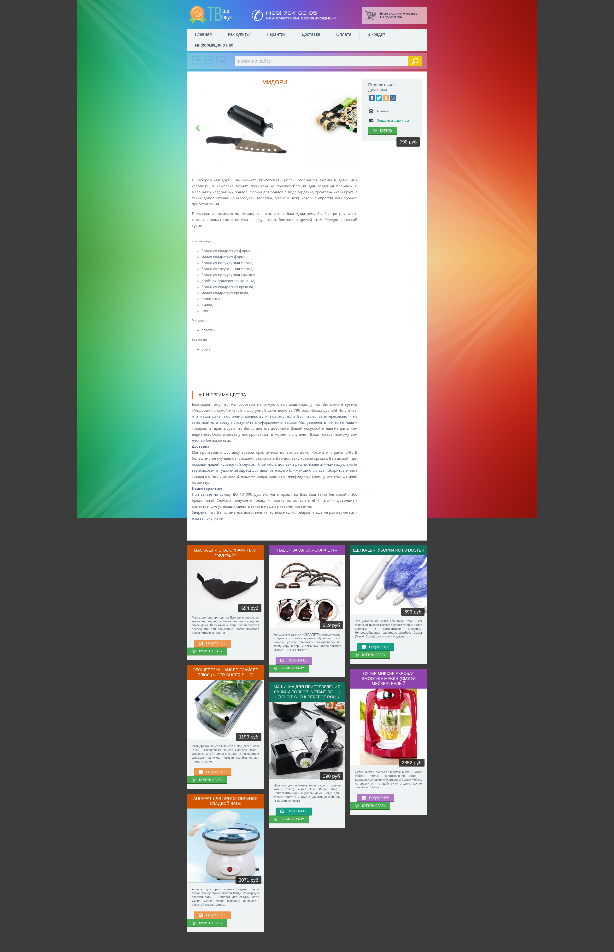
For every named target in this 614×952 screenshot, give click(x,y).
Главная (203, 34)
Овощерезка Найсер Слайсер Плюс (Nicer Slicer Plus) (225, 672)
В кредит (376, 34)
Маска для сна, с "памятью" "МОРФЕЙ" (225, 553)
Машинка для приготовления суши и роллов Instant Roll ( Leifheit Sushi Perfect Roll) (307, 691)
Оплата (343, 34)
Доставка (311, 34)
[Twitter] (379, 98)
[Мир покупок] (210, 14)
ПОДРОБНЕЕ (216, 643)
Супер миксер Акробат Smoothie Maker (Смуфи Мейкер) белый (389, 678)
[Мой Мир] (393, 98)
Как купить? (239, 34)
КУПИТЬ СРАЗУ (210, 651)
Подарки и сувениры (393, 120)
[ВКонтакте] (372, 98)
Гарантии (276, 34)
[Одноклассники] (386, 98)
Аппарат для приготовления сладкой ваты (225, 801)
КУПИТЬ (386, 130)
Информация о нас (214, 45)
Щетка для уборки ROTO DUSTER (388, 550)
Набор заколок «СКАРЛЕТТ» (307, 550)
